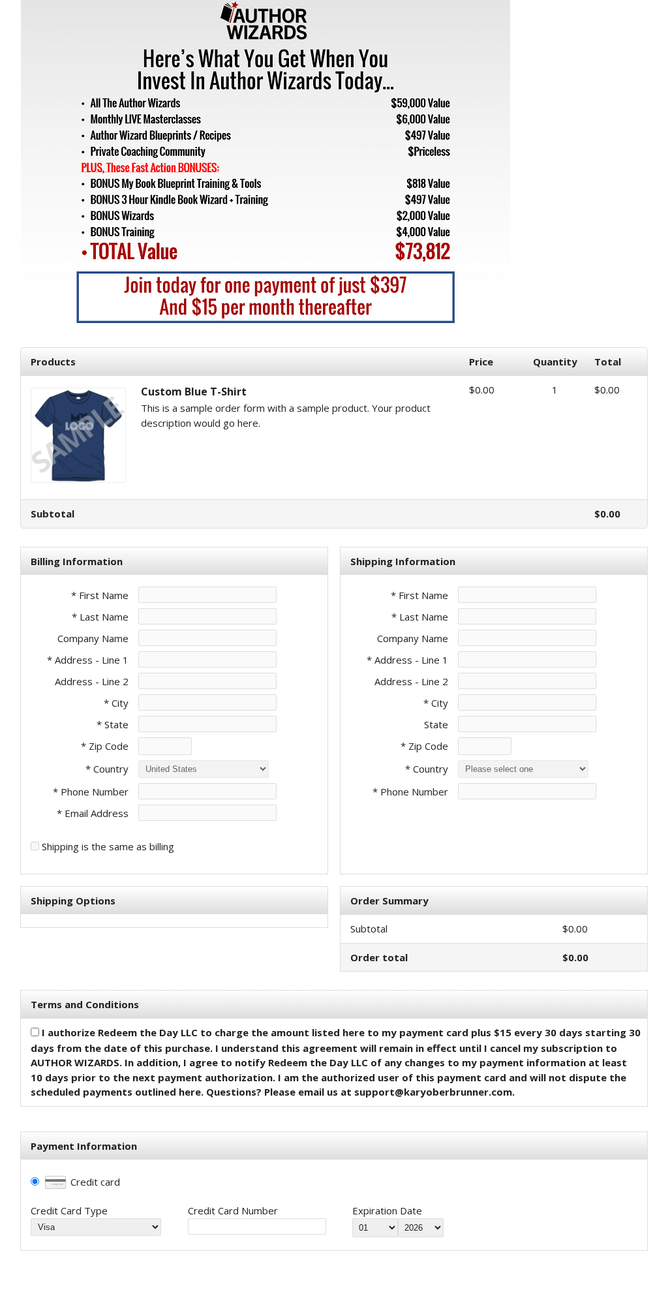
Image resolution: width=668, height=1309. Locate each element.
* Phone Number (410, 791)
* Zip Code (105, 745)
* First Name (100, 595)
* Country (107, 768)
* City (116, 702)
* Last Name (100, 616)
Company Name (93, 638)
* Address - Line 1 (88, 659)
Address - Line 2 (92, 681)
